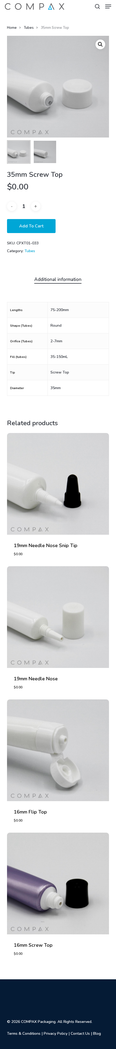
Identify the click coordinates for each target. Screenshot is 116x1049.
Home (12, 27)
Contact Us (80, 1033)
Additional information (57, 279)
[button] (108, 6)
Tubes (29, 27)
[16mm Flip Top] (58, 750)
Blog (97, 1033)
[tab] (58, 280)
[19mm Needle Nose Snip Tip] (58, 484)
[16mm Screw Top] (58, 883)
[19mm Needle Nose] (58, 617)
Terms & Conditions (23, 1033)
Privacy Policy (55, 1033)
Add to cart (31, 226)
